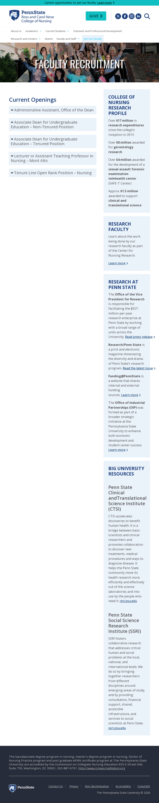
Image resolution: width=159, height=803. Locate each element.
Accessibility (123, 786)
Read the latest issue (138, 368)
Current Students (56, 31)
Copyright (143, 786)
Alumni (49, 38)
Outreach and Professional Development (97, 31)
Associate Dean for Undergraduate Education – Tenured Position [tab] (44, 141)
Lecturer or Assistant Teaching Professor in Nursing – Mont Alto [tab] (52, 158)
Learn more (104, 2)
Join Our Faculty (93, 38)
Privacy (73, 786)
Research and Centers (24, 38)
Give (94, 16)
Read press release (139, 337)
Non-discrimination (97, 786)
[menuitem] (147, 16)
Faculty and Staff (66, 38)
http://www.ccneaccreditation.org (101, 768)
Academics (31, 31)
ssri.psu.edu (117, 728)
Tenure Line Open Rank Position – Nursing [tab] (53, 172)
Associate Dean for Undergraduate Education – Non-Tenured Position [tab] (44, 124)
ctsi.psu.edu (128, 601)
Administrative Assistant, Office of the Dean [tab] (54, 110)
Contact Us (55, 786)
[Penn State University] (21, 791)
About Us (16, 31)
